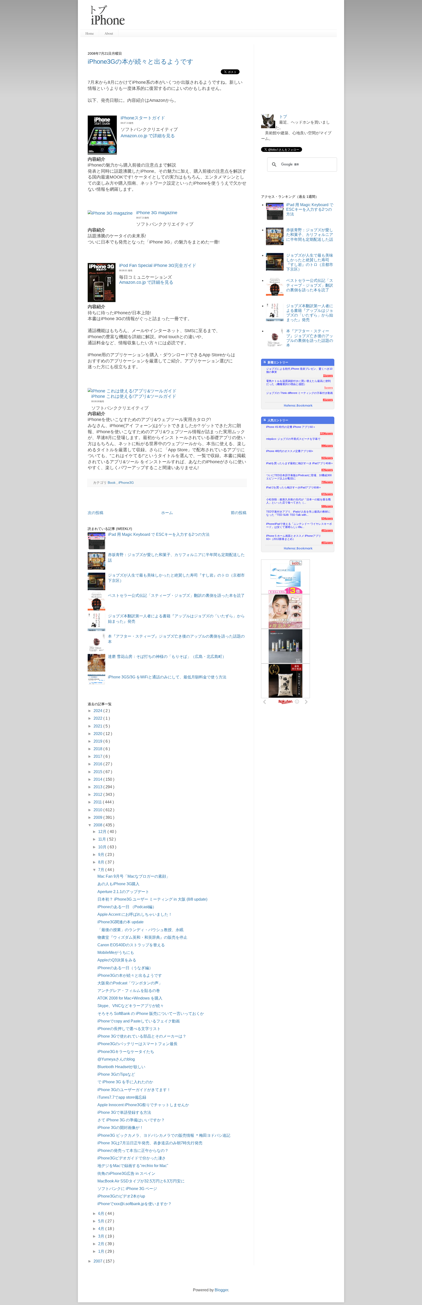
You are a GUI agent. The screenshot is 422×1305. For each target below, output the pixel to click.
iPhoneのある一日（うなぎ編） (125, 968)
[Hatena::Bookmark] (298, 405)
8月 (101, 862)
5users (328, 387)
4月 (101, 1229)
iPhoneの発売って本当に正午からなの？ (133, 1150)
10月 (102, 847)
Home (89, 33)
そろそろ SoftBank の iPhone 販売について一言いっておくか (150, 1013)
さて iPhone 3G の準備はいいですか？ (131, 1120)
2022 (98, 718)
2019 (98, 741)
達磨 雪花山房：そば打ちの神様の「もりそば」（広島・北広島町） (167, 656)
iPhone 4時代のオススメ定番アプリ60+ (289, 451)
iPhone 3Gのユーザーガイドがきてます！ (134, 1090)
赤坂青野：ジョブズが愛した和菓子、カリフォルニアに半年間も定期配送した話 (309, 234)
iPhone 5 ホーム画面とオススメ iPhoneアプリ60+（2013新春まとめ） (293, 537)
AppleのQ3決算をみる (116, 960)
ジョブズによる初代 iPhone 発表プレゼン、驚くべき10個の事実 (299, 370)
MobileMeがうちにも (115, 952)
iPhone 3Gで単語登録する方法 (124, 1112)
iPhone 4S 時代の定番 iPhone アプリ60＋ (291, 426)
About (109, 33)
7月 (101, 870)
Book (112, 482)
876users (327, 469)
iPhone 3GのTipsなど (116, 1074)
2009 (98, 817)
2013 (98, 787)
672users (327, 494)
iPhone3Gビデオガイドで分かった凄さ (131, 1158)
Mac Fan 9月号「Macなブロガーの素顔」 (133, 876)
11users (328, 375)
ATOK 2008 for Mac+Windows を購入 (129, 998)
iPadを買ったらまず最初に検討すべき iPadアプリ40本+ (299, 463)
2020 (98, 734)
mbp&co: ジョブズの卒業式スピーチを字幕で (293, 438)
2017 (98, 756)
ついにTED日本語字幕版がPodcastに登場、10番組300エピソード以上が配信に (299, 477)
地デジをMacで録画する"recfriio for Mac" (132, 1166)
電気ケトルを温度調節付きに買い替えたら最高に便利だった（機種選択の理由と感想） (298, 382)
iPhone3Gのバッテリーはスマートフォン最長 (137, 1044)
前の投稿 (238, 513)
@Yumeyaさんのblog (116, 1059)
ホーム (167, 513)
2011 (98, 802)
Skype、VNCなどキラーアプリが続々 (130, 1006)
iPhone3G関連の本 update (120, 922)
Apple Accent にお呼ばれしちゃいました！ (134, 914)
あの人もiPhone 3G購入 (118, 884)
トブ (283, 117)
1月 (101, 1251)
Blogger (221, 1290)
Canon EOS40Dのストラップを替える (131, 945)
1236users (326, 433)
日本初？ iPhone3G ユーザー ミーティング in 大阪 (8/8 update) (152, 899)
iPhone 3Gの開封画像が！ (120, 1128)
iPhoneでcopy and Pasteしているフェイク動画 (138, 1021)
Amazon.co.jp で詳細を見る (148, 135)
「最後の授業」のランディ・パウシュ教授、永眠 (140, 930)
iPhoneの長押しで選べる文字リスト (129, 1029)
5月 (101, 1221)
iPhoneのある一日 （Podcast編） (126, 907)
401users (327, 542)
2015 (98, 772)
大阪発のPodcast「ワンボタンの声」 (129, 983)
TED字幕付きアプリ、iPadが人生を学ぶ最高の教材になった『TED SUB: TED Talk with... (298, 513)
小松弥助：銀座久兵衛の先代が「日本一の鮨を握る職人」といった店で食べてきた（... (298, 501)
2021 (98, 726)
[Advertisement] (233, 17)
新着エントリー (278, 362)
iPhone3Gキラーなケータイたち (125, 1052)
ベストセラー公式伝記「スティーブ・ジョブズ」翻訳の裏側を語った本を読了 (176, 595)
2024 (98, 711)
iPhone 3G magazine (156, 212)
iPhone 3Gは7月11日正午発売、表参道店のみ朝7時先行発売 (149, 1143)
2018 (98, 749)
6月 (101, 1213)
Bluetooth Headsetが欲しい (121, 1067)
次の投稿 (95, 513)
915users (327, 457)
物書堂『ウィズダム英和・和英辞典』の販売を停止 (142, 937)
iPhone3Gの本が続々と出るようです (140, 61)
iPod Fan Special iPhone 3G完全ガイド (157, 265)
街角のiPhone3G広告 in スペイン (126, 1173)
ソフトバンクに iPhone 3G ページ (127, 1189)
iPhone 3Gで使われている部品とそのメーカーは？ (141, 1036)
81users (328, 399)
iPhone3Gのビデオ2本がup (121, 1196)
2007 (98, 1261)
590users (327, 506)
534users (327, 518)
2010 (98, 810)
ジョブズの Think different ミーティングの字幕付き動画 (299, 392)
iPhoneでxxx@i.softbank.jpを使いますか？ (134, 1204)
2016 (98, 764)
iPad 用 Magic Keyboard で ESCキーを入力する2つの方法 (159, 534)
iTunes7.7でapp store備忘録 (121, 1097)
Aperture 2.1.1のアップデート (123, 892)
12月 (102, 832)
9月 (101, 854)
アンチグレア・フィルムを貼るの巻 (128, 991)
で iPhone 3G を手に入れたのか (125, 1082)
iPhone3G (126, 482)
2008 (98, 825)
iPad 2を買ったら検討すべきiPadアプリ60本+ (293, 487)
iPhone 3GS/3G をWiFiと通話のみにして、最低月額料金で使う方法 (167, 677)
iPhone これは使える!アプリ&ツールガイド (133, 396)
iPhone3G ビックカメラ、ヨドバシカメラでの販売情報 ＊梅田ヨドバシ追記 (163, 1135)
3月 (101, 1236)
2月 (101, 1244)
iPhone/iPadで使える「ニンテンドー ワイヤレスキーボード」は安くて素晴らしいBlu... (299, 525)
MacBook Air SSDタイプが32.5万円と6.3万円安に (141, 1181)
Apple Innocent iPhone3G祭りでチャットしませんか (143, 1105)
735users (327, 482)
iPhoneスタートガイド (143, 118)
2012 (98, 794)
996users (327, 445)
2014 (98, 779)
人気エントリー (278, 420)
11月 (102, 839)
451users (327, 530)
